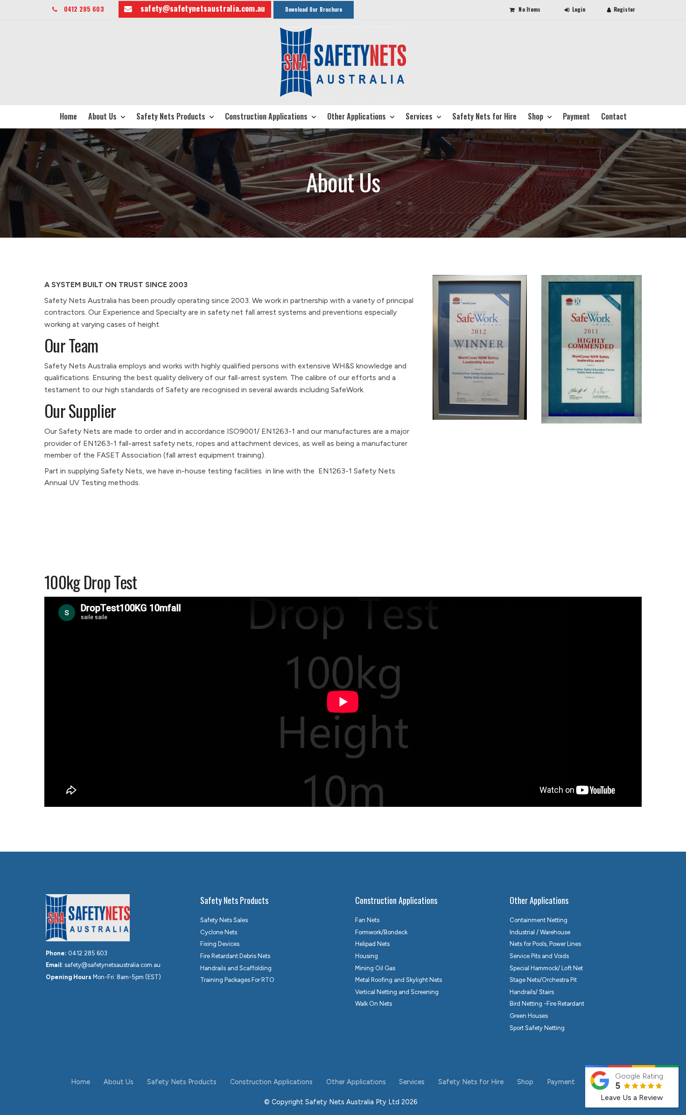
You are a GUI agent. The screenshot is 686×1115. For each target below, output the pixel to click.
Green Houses (529, 1015)
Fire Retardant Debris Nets (235, 956)
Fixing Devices (219, 943)
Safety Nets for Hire (484, 116)
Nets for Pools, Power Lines (545, 943)
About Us (102, 116)
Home (68, 116)
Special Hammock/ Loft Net (546, 968)
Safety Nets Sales (224, 920)
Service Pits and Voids (539, 956)
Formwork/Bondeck (381, 932)
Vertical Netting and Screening (397, 991)
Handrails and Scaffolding (236, 968)
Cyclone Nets (218, 932)
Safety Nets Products (170, 116)
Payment (576, 116)
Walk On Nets (373, 1003)
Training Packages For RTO (237, 979)
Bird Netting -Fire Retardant (547, 1003)
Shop (535, 116)
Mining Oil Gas (375, 968)
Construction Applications (266, 116)
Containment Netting (538, 920)
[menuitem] (80, 1082)
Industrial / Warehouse (540, 932)
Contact (614, 116)
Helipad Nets (372, 943)
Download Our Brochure (314, 9)
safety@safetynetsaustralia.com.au (203, 8)
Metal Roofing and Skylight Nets (398, 979)
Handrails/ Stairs (532, 991)
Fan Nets (367, 920)
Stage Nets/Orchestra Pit (543, 979)
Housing (366, 956)
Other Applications (356, 116)
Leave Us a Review (632, 1097)
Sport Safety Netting (537, 1027)
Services (419, 116)
